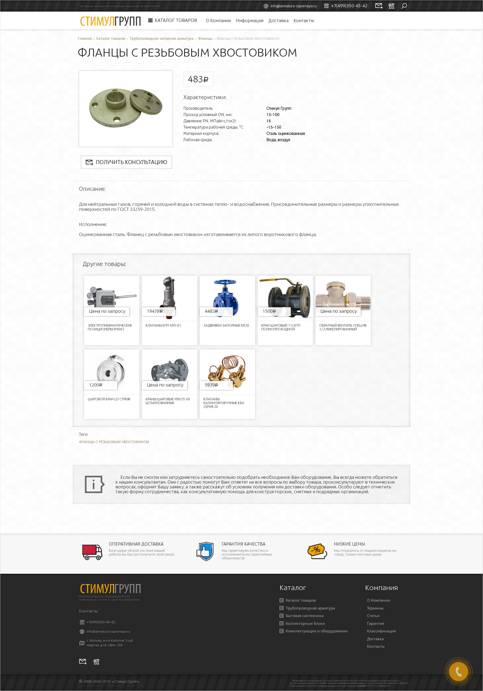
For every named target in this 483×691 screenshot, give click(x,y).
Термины (375, 607)
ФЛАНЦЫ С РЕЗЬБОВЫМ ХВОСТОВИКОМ (114, 441)
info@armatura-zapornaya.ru (294, 6)
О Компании (218, 20)
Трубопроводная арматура (310, 607)
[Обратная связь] (82, 662)
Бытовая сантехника (305, 615)
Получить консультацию (131, 162)
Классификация (381, 630)
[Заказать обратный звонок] (96, 662)
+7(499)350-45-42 (101, 622)
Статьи (373, 615)
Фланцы (205, 38)
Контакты (304, 20)
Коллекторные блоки (305, 623)
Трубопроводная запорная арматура (162, 38)
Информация (249, 20)
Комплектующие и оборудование (317, 630)
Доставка (278, 20)
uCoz (138, 685)
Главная (85, 38)
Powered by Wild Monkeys (98, 685)
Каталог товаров (176, 20)
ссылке (361, 685)
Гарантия (375, 623)
